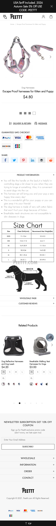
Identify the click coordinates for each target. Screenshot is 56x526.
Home (12, 24)
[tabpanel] (14, 363)
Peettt (16, 17)
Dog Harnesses (28, 87)
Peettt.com (27, 498)
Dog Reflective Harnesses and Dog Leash (12, 362)
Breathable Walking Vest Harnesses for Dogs (40, 362)
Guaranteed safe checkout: (16, 132)
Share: (5, 155)
